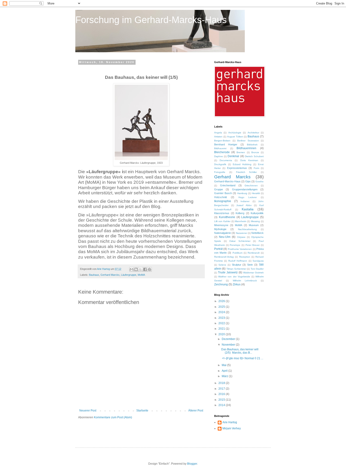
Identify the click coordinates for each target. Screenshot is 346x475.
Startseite (142, 410)
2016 (222, 394)
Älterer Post (195, 410)
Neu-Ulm (224, 237)
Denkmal (233, 156)
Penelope (235, 245)
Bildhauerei (220, 148)
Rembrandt (254, 252)
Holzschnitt (220, 197)
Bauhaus (94, 274)
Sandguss (258, 260)
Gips (248, 181)
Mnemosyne (221, 225)
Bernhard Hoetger (225, 144)
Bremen (241, 152)
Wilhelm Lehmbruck (245, 280)
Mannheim (240, 221)
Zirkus (237, 284)
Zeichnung (221, 284)
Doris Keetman (249, 160)
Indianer (245, 201)
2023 (222, 317)
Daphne (218, 156)
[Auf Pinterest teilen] (149, 269)
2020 (222, 334)
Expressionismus (237, 168)
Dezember (229, 339)
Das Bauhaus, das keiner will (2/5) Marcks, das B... (239, 351)
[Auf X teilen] (140, 269)
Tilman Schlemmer (236, 268)
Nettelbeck (257, 233)
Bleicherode (222, 152)
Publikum (237, 252)
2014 (222, 405)
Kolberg (240, 213)
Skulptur (236, 264)
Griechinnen (251, 185)
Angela (218, 132)
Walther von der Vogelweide (234, 276)
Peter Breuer (252, 245)
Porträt (218, 249)
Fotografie (219, 172)
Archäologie (234, 132)
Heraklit (256, 193)
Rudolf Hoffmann (237, 260)
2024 (222, 312)
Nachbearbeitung (247, 229)
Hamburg (242, 193)
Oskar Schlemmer (239, 241)
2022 (222, 323)
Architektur (253, 132)
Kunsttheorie (227, 217)
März (225, 376)
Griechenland (227, 185)
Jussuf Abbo (244, 205)
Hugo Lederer (247, 197)
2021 (222, 328)
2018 (222, 383)
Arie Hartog (229, 422)
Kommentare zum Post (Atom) (113, 417)
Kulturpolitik (257, 213)
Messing (255, 221)
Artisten (218, 136)
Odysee (241, 237)
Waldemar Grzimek (253, 272)
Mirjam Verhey (231, 428)
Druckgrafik (220, 164)
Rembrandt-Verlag (224, 256)
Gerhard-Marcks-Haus (227, 181)
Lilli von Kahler (222, 221)
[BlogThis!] (136, 269)
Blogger (192, 463)
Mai (224, 365)
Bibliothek (252, 144)
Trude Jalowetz (228, 272)
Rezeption (244, 256)
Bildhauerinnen (246, 148)
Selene (222, 264)
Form (256, 168)
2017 (222, 388)
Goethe (259, 181)
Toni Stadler (257, 268)
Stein (250, 264)
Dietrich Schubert (254, 156)
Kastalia (247, 209)
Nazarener (241, 233)
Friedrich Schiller (246, 172)
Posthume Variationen (240, 249)
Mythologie (220, 229)
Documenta (226, 160)
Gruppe (218, 189)
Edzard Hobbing (242, 164)
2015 (222, 399)
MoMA (141, 274)
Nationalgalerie (222, 233)
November (229, 344)
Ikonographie (222, 201)
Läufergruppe (128, 274)
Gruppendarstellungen (244, 189)
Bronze (255, 152)
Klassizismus (221, 213)
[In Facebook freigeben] (145, 269)
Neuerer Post (87, 410)
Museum (254, 225)
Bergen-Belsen (222, 140)
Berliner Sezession (248, 140)
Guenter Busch (223, 193)
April (225, 370)
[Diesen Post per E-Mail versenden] (131, 269)
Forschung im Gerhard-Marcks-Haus (151, 20)
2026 (222, 301)
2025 (222, 306)
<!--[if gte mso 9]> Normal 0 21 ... (242, 358)
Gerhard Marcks (110, 274)
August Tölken (235, 136)
